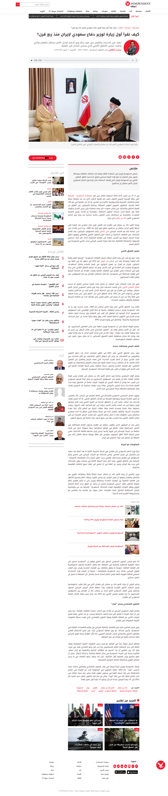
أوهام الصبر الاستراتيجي (43, 362)
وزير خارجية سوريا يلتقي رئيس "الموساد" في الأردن (40, 181)
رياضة (95, 11)
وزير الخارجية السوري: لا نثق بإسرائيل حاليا (54, 16)
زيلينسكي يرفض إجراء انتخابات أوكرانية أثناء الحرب (88, 16)
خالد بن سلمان (121, 218)
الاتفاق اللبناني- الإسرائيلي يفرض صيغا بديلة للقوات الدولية (40, 378)
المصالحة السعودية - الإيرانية (80, 195)
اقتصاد (122, 11)
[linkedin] (122, 766)
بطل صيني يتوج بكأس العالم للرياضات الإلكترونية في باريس (40, 194)
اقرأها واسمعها (82, 691)
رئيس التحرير (104, 770)
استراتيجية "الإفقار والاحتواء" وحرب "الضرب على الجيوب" (41, 434)
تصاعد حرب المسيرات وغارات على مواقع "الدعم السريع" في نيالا (46, 340)
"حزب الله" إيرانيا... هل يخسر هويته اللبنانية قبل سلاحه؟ (45, 294)
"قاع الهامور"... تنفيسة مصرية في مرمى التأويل (45, 285)
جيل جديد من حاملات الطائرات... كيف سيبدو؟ (87, 746)
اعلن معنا (105, 778)
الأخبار (147, 11)
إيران (87, 688)
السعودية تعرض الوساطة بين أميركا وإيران (105, 546)
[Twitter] (133, 766)
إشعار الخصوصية (103, 766)
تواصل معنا (105, 774)
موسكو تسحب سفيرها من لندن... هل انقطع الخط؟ (122, 746)
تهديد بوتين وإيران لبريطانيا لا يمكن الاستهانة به (41, 392)
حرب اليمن (105, 261)
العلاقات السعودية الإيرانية (128, 691)
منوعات (104, 11)
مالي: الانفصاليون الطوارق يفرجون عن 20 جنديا (40, 243)
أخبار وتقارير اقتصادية (44, 213)
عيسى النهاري (114, 50)
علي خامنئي (104, 231)
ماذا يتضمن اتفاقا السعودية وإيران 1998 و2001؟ (103, 519)
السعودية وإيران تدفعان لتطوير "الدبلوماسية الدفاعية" (99, 533)
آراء (130, 11)
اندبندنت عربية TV (56, 11)
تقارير (121, 27)
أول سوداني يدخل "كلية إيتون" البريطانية (46, 267)
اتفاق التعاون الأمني (130, 287)
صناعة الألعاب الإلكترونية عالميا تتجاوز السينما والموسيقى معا (41, 231)
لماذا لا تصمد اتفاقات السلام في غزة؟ (42, 420)
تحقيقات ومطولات (74, 11)
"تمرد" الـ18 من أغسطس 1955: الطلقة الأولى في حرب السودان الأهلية (40, 407)
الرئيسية (136, 27)
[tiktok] (118, 766)
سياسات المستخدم (102, 762)
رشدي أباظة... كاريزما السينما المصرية (44, 311)
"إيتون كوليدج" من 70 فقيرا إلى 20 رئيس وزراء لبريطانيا (45, 330)
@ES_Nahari (83, 50)
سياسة (139, 11)
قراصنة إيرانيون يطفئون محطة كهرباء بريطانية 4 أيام (125, 16)
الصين (93, 691)
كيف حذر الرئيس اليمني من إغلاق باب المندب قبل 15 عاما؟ (44, 276)
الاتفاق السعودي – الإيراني (107, 691)
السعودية (80, 688)
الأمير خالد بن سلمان (107, 688)
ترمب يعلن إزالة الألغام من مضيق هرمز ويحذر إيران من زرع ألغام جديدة (44, 258)
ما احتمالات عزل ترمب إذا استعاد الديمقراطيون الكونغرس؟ (123, 721)
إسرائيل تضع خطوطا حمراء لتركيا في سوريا (86, 721)
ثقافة (113, 11)
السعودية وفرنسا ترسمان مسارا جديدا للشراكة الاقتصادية (41, 218)
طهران (95, 688)
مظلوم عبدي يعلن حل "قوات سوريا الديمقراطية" (45, 321)
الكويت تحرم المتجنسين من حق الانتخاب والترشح (40, 205)
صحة (87, 11)
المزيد (42, 11)
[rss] (114, 766)
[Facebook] (136, 766)
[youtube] (125, 766)
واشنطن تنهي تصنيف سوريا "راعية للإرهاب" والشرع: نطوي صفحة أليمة (45, 303)
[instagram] (129, 766)
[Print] (120, 157)
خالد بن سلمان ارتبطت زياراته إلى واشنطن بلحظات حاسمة (99, 506)
